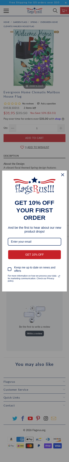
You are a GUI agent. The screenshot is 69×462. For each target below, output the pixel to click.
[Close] (62, 175)
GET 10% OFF (34, 254)
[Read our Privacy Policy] (59, 276)
